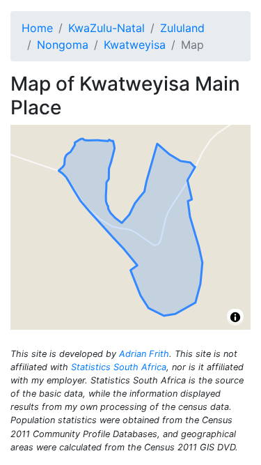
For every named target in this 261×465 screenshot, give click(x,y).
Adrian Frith (144, 354)
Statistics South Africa (118, 367)
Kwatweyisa (135, 45)
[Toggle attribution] (235, 317)
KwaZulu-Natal (106, 28)
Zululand (182, 28)
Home (37, 28)
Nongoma (62, 45)
